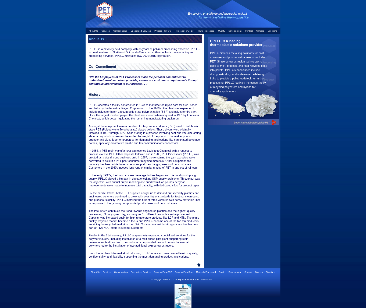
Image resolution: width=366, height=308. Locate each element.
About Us (93, 31)
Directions (272, 31)
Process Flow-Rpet (185, 31)
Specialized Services (141, 31)
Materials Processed (206, 272)
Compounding (120, 31)
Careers (260, 31)
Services (105, 31)
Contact (249, 31)
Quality (221, 31)
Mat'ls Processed (206, 31)
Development (235, 31)
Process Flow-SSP (163, 31)
